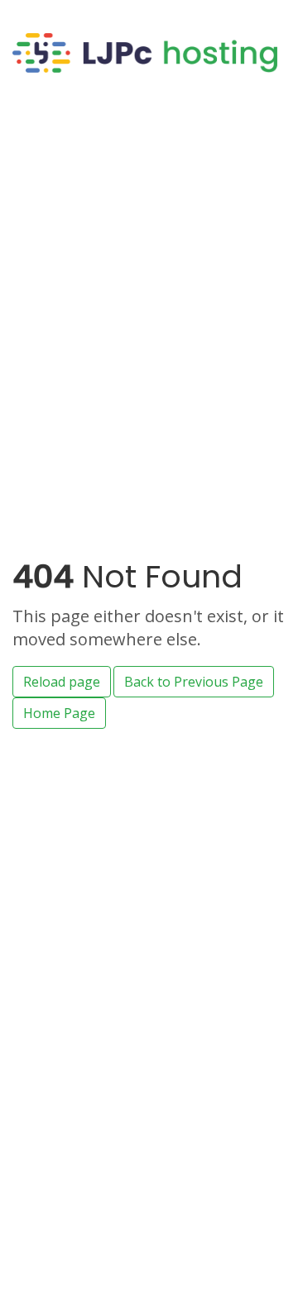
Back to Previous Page (193, 682)
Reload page (61, 682)
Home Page (59, 713)
